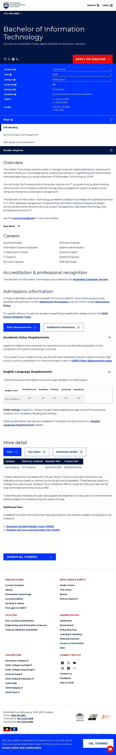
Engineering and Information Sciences (26, 625)
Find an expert (68, 599)
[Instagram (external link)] (62, 668)
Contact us (66, 674)
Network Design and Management (20, 135)
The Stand (65, 590)
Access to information (72, 643)
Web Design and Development (18, 142)
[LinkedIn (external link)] (68, 668)
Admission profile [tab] (67, 451)
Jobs (62, 648)
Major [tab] (7, 119)
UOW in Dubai (12, 674)
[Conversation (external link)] (74, 668)
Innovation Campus (15, 661)
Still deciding (10, 127)
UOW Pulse (11, 692)
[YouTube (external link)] (74, 663)
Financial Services (69, 639)
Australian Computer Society (90, 279)
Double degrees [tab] (13, 150)
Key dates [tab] (34, 451)
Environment (67, 625)
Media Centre (67, 585)
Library (8, 590)
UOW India (11, 683)
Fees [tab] (10, 451)
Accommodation (14, 599)
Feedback (65, 678)
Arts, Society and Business (19, 621)
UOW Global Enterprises (18, 679)
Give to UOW (67, 683)
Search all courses (22, 556)
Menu (106, 5)
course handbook (23, 218)
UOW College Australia (17, 665)
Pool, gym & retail (14, 608)
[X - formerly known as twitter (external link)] (68, 663)
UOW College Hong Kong (18, 670)
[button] (5, 59)
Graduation (66, 621)
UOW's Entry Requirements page (92, 360)
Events (63, 594)
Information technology (18, 594)
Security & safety (14, 603)
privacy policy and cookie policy (21, 747)
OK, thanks (98, 743)
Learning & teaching (71, 634)
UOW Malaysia (13, 688)
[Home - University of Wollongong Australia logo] (14, 5)
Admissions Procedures (53, 302)
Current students (14, 585)
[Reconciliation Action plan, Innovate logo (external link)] (80, 717)
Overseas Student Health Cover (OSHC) (30, 526)
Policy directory (68, 630)
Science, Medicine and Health (21, 630)
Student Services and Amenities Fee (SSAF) (33, 530)
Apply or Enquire (90, 59)
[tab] (21, 327)
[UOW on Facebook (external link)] (62, 663)
